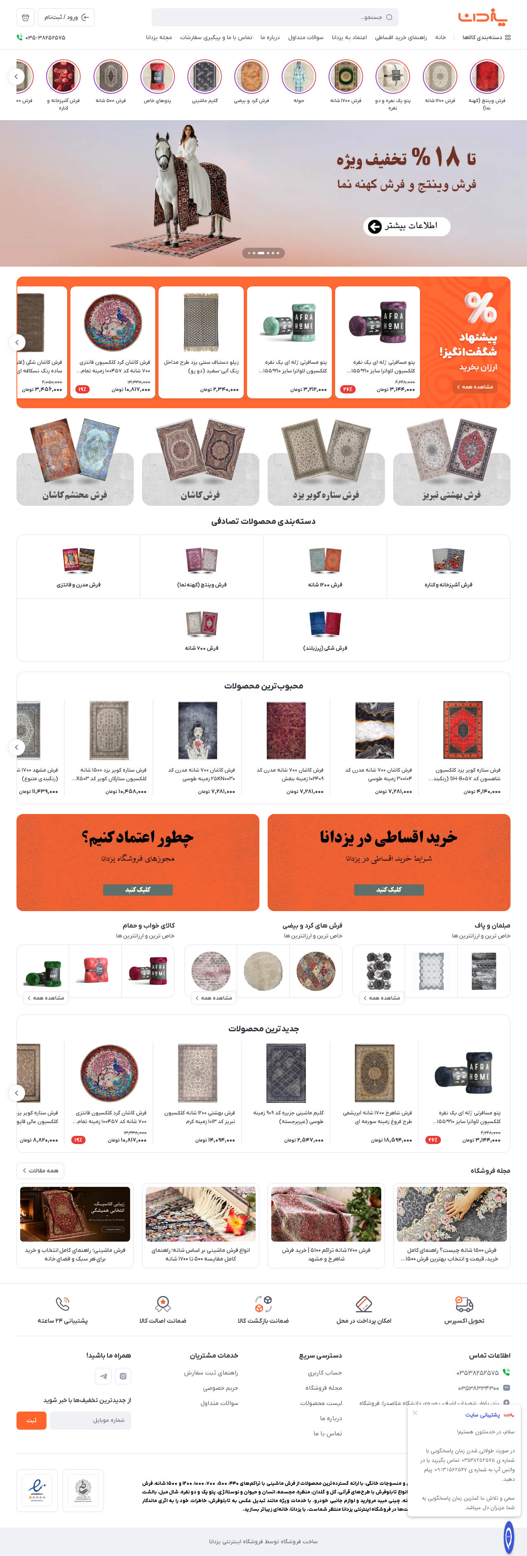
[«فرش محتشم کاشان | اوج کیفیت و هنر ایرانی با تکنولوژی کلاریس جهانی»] (75, 462)
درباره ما (331, 1418)
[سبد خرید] (25, 17)
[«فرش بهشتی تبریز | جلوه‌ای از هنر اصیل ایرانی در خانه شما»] (452, 462)
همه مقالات (43, 1171)
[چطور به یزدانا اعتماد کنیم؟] (137, 862)
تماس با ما (327, 1434)
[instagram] (123, 1376)
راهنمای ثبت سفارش (211, 1373)
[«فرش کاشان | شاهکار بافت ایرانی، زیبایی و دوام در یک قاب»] (200, 462)
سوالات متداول (219, 1403)
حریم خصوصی (220, 1388)
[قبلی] (510, 76)
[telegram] (103, 1376)
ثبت (31, 1421)
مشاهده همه (477, 387)
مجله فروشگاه (323, 1388)
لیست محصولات (321, 1403)
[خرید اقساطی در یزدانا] (389, 862)
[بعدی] (16, 76)
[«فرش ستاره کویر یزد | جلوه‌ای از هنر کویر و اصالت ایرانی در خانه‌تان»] (326, 462)
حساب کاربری (325, 1373)
